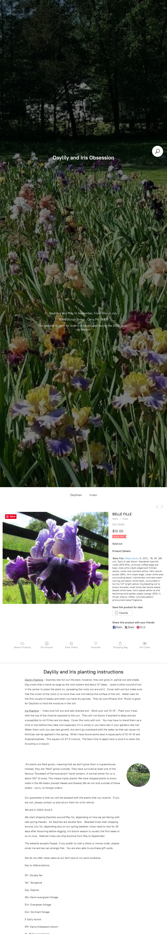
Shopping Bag (120, 647)
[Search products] (157, 151)
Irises (93, 495)
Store (115, 518)
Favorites (96, 647)
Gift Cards (144, 647)
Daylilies (76, 495)
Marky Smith (132, 558)
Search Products (22, 647)
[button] (122, 613)
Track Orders (71, 647)
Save (12, 516)
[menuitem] (157, 506)
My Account (47, 647)
